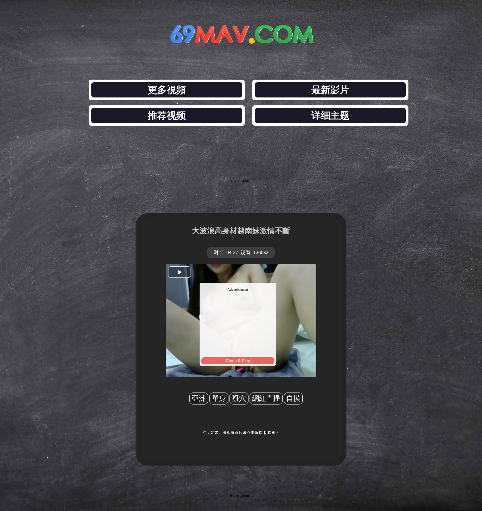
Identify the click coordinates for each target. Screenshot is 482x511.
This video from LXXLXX (238, 285)
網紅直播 (266, 398)
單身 (219, 398)
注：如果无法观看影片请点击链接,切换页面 (241, 432)
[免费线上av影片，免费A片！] (241, 39)
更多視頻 (167, 90)
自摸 (293, 398)
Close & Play (238, 361)
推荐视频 (167, 115)
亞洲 (199, 398)
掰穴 (239, 398)
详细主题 (330, 115)
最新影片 (330, 90)
